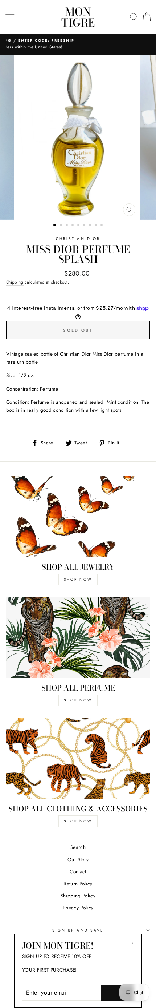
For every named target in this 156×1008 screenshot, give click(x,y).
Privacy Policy (78, 907)
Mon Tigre (78, 17)
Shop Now (78, 579)
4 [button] (73, 226)
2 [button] (61, 226)
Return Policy (77, 883)
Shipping (15, 282)
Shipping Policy (78, 895)
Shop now (78, 821)
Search (78, 847)
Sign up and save (78, 930)
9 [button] (102, 226)
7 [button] (91, 226)
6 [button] (85, 226)
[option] (78, 137)
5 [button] (79, 226)
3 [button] (67, 226)
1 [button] (55, 225)
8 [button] (96, 226)
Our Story (78, 859)
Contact (78, 871)
